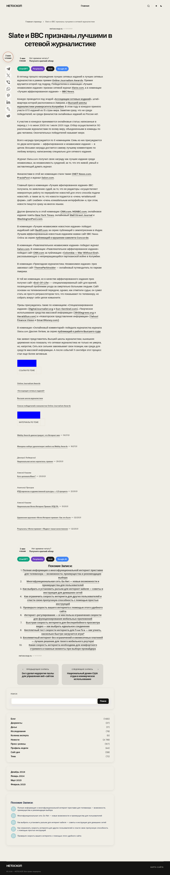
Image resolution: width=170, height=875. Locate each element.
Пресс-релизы (18, 744)
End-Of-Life (41, 282)
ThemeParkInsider (45, 267)
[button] (148, 6)
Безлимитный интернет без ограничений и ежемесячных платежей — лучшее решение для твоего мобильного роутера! (63, 639)
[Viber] (8, 82)
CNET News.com (81, 174)
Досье (14, 727)
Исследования (18, 731)
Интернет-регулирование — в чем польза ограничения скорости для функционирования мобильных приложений (62, 616)
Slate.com (78, 87)
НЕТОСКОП (14, 6)
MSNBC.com (79, 211)
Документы (16, 723)
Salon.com (48, 177)
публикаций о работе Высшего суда (79, 331)
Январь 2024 (17, 776)
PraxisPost (23, 177)
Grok (50, 69)
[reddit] (8, 115)
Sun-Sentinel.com (66, 309)
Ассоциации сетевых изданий (73, 99)
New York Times (44, 215)
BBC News (68, 91)
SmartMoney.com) (48, 320)
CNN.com (65, 211)
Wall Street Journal (81, 215)
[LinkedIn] (8, 102)
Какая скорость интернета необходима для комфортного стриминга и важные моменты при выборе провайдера (63, 646)
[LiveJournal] (8, 109)
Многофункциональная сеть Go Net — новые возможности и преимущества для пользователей (63, 583)
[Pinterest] (8, 95)
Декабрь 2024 (18, 772)
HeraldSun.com (26, 316)
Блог (13, 719)
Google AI (62, 69)
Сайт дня (15, 752)
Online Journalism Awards (67, 80)
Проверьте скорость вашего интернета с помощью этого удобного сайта (63, 609)
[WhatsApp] (8, 89)
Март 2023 (16, 780)
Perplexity (38, 69)
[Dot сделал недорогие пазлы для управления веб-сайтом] (38, 674)
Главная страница (34, 22)
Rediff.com (41, 230)
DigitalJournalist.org (41, 309)
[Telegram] (8, 69)
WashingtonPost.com (29, 219)
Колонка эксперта (20, 735)
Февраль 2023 (18, 784)
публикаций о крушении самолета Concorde (62, 237)
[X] (8, 75)
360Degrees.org (84, 312)
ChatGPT (23, 69)
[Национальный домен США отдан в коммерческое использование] (82, 674)
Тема (13, 756)
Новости (15, 739)
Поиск (14, 694)
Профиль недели (19, 748)
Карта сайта (157, 867)
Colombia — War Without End (80, 252)
